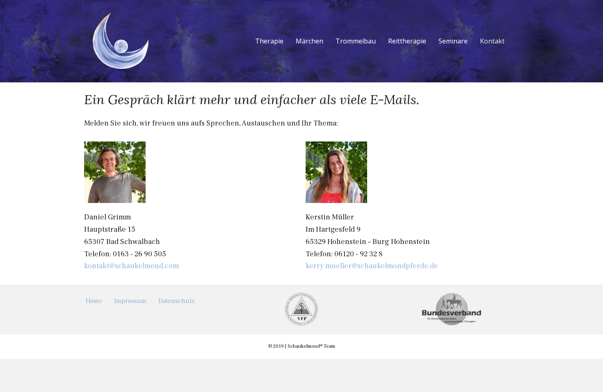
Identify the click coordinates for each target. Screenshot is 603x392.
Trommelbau (356, 41)
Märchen (309, 41)
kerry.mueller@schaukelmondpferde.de (372, 266)
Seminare (453, 41)
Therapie (269, 41)
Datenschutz (176, 301)
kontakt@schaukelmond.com (131, 266)
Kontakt (492, 41)
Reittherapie (407, 41)
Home (94, 301)
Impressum (130, 301)
